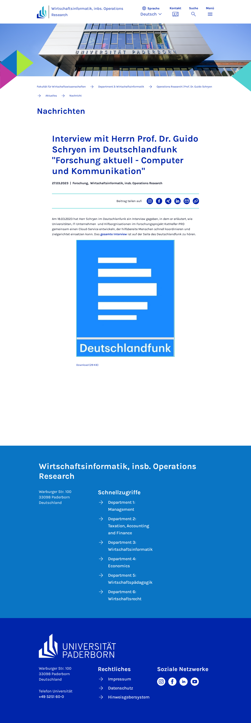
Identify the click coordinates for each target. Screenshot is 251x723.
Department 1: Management (121, 506)
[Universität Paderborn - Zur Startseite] (41, 12)
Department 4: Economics (122, 562)
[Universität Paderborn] (125, 646)
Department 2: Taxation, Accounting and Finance (128, 525)
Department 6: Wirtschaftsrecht (124, 595)
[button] (153, 12)
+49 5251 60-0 (51, 696)
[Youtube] (195, 681)
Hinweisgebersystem (129, 697)
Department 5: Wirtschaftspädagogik (130, 579)
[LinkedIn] (183, 681)
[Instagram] (161, 681)
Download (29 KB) (87, 365)
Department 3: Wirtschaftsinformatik (130, 546)
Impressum (119, 679)
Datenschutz (120, 688)
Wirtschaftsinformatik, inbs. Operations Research (87, 11)
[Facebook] (172, 681)
